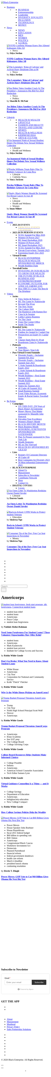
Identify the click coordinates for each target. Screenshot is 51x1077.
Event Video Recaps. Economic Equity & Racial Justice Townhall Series (33, 396)
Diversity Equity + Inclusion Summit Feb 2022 (30, 356)
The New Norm (25, 306)
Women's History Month (29, 421)
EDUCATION (24, 33)
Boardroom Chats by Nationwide (33, 342)
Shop (20, 480)
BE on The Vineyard (27, 444)
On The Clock (24, 319)
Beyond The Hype (26, 304)
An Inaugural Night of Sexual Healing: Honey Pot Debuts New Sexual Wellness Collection (26, 161)
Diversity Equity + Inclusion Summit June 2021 (30, 361)
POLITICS (23, 40)
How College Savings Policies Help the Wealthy (23, 812)
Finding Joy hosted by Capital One (33, 332)
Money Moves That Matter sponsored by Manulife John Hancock (30, 414)
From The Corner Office (29, 322)
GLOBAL (23, 43)
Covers (21, 488)
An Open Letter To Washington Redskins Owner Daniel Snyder (27, 505)
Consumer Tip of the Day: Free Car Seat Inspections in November (26, 547)
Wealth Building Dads (28, 265)
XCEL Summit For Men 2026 (31, 235)
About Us (22, 470)
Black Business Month (28, 426)
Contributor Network (27, 478)
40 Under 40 (23, 457)
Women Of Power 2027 (29, 237)
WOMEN (22, 38)
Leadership (23, 15)
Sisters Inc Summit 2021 (29, 386)
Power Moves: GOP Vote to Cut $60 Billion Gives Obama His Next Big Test (24, 877)
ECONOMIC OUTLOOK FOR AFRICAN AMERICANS (32, 284)
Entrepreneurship (25, 12)
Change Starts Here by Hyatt (31, 340)
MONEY (22, 25)
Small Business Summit (28, 391)
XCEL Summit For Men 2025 (31, 248)
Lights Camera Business (29, 317)
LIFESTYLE (24, 122)
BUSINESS (23, 10)
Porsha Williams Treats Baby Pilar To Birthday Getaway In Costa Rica (25, 186)
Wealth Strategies (26, 442)
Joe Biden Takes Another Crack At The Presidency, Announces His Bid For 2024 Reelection (26, 109)
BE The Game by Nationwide (31, 301)
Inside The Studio (26, 324)
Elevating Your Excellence (30, 419)
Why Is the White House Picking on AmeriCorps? (25, 692)
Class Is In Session (26, 314)
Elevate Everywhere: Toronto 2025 (34, 250)
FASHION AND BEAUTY (31, 125)
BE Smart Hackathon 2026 (30, 240)
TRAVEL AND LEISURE (30, 127)
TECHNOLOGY (26, 22)
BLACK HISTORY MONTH (31, 424)
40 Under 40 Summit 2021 (30, 388)
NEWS (21, 30)
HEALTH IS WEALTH (29, 120)
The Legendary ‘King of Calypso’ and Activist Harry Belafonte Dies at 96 (25, 81)
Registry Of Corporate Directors (32, 455)
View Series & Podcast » (29, 299)
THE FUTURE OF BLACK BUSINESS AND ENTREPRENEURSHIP (31, 278)
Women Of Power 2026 (29, 242)
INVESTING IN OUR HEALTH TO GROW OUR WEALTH (33, 272)
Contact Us (23, 483)
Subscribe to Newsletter (28, 475)
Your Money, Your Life (28, 350)
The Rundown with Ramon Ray (32, 311)
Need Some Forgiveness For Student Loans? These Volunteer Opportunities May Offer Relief (25, 633)
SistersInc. (22, 347)
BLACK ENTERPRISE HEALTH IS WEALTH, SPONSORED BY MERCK (31, 260)
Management (24, 472)
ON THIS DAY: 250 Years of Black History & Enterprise (31, 407)
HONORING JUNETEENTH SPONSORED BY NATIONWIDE (32, 432)
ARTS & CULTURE (27, 138)
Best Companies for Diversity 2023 (34, 460)
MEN (20, 35)
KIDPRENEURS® (27, 135)
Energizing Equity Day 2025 (31, 253)
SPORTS (22, 130)
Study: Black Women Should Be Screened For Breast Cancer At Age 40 (27, 215)
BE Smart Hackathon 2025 (30, 245)
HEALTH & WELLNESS (30, 132)
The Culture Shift (26, 309)
